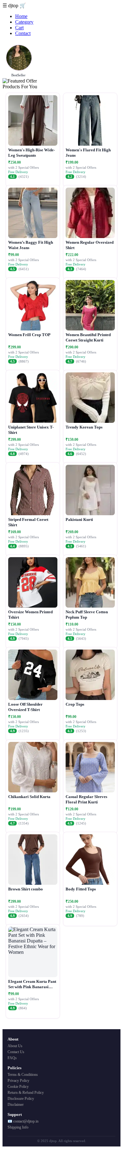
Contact (23, 33)
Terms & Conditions (23, 1074)
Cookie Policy (18, 1086)
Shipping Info (18, 1127)
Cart (19, 27)
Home (21, 16)
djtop (14, 5)
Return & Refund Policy (26, 1092)
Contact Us (16, 1052)
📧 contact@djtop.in (23, 1121)
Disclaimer (16, 1104)
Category (24, 22)
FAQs (12, 1058)
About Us (15, 1046)
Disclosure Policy (21, 1098)
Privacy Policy (18, 1080)
